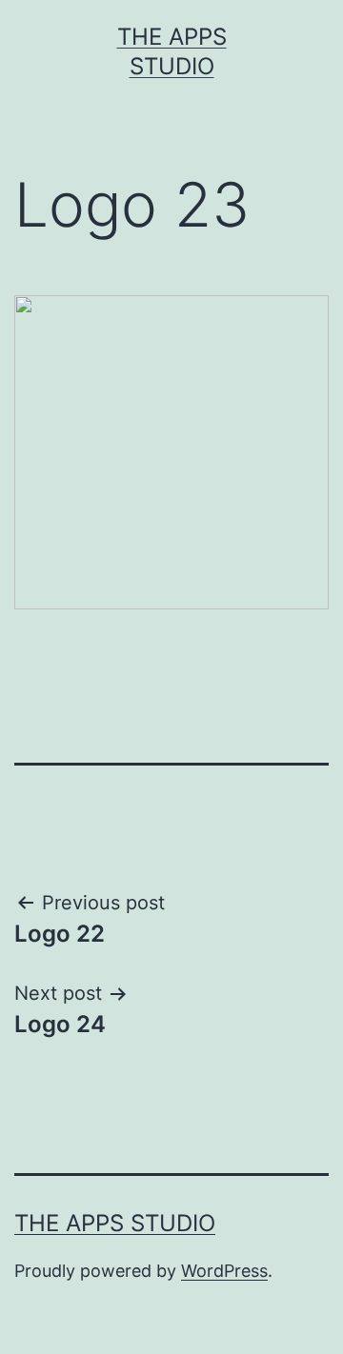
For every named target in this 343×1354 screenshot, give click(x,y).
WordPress (224, 1271)
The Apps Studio (114, 1223)
